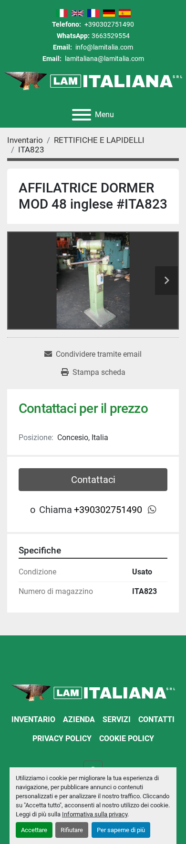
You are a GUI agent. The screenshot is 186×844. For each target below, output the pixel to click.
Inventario (33, 719)
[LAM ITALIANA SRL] (93, 692)
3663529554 (111, 36)
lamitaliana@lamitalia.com (103, 58)
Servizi (117, 719)
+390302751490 (108, 24)
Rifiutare (72, 830)
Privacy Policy (62, 738)
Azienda (79, 719)
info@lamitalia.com (103, 47)
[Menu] (81, 115)
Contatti (156, 719)
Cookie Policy (126, 738)
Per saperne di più (121, 830)
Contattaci (93, 479)
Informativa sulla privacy (94, 814)
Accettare (34, 830)
